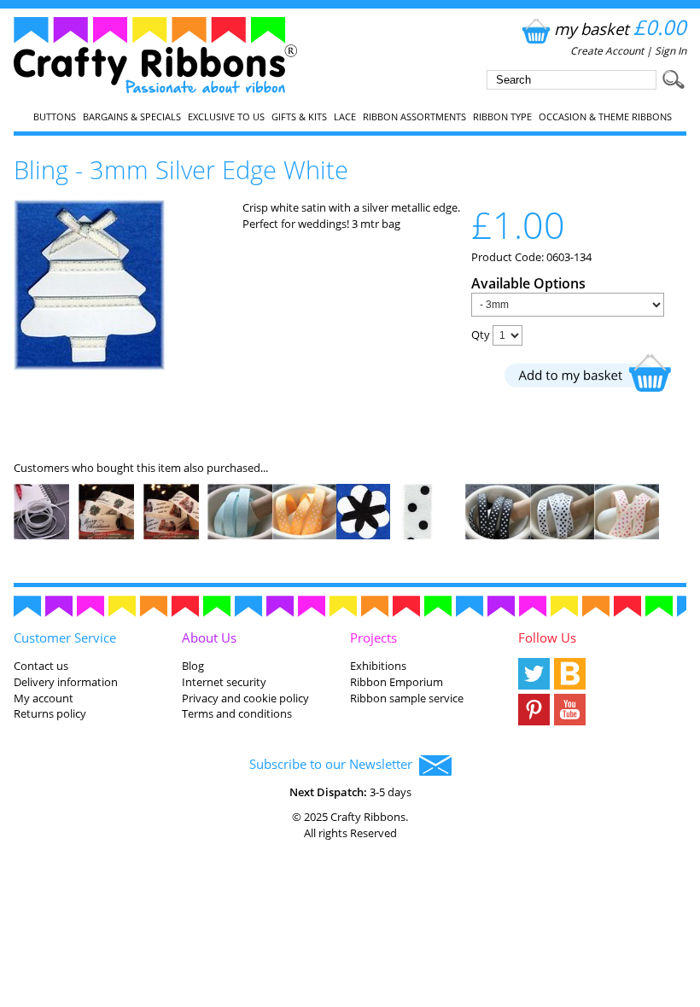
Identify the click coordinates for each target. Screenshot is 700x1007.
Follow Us (547, 637)
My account (43, 698)
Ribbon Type (502, 117)
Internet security (224, 682)
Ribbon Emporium (396, 682)
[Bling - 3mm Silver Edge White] (89, 366)
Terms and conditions (237, 713)
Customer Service (65, 637)
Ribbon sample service (407, 698)
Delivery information (66, 682)
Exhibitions (378, 665)
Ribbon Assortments (414, 117)
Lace (345, 117)
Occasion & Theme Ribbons (605, 117)
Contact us (41, 665)
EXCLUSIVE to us (226, 117)
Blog (193, 665)
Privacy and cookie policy (245, 698)
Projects (373, 637)
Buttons (54, 117)
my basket (620, 28)
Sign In (670, 51)
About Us (209, 637)
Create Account (607, 51)
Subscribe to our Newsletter (334, 763)
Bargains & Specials (132, 117)
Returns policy (50, 713)
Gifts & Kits (299, 117)
